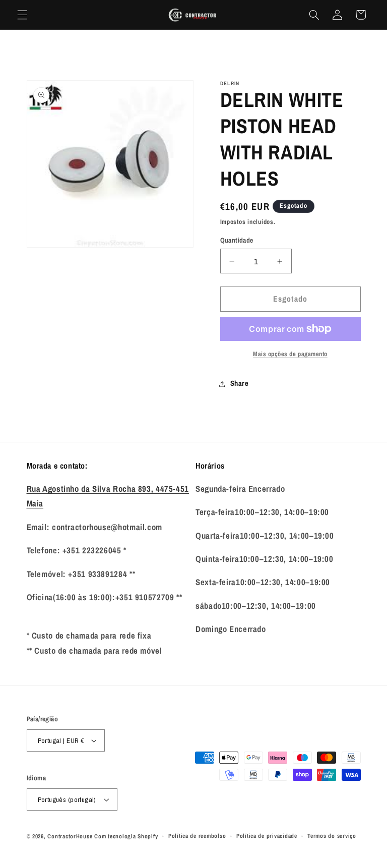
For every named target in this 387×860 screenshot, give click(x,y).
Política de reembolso (197, 836)
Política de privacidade (266, 836)
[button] (22, 14)
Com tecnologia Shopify (126, 836)
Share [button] (239, 383)
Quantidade (236, 240)
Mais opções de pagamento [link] (290, 354)
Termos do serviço (331, 836)
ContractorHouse (69, 836)
